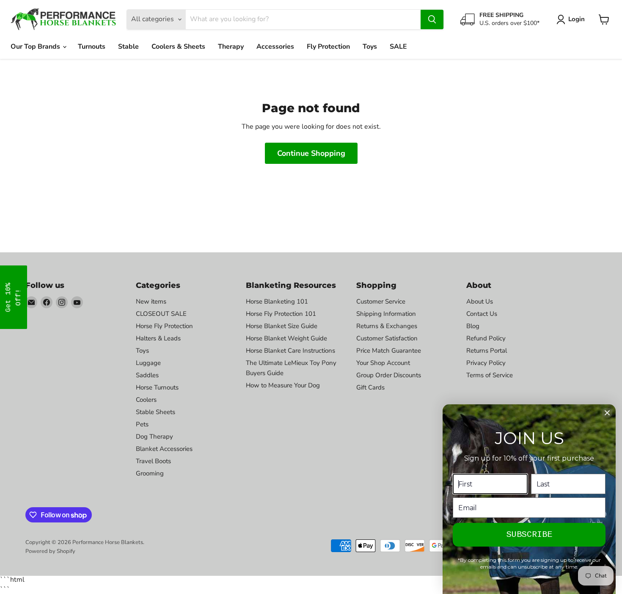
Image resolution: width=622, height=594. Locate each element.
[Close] (607, 413)
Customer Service (380, 301)
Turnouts (91, 46)
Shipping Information (386, 313)
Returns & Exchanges (386, 326)
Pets (142, 424)
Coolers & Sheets (178, 46)
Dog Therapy (154, 436)
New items (151, 301)
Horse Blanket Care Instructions (290, 350)
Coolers (146, 399)
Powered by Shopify (50, 551)
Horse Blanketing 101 (277, 301)
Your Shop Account (383, 363)
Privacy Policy (486, 363)
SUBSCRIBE (529, 534)
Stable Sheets (155, 412)
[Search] (432, 19)
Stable (128, 46)
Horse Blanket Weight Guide (286, 338)
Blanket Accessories (164, 449)
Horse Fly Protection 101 (281, 313)
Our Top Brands (36, 46)
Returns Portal (486, 350)
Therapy (231, 46)
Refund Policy (486, 338)
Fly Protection (328, 46)
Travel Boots (153, 461)
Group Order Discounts (388, 375)
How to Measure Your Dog (283, 385)
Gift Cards (370, 387)
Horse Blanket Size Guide (281, 326)
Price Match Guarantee (388, 350)
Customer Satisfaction (387, 338)
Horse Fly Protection (164, 326)
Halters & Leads (158, 338)
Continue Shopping (311, 153)
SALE (398, 46)
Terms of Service (489, 375)
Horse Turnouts (157, 387)
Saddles (147, 375)
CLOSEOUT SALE (161, 313)
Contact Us (481, 313)
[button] (13, 297)
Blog (472, 326)
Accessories (275, 46)
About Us (479, 301)
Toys (370, 46)
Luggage (148, 363)
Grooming (150, 473)
